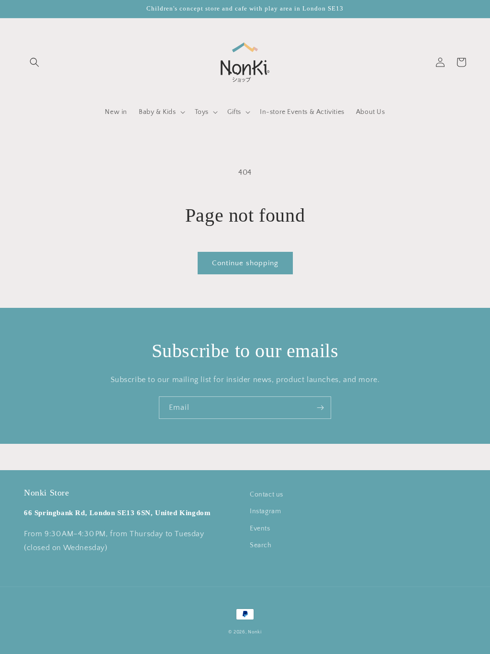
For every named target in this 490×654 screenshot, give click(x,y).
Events (260, 528)
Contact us (266, 494)
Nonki (255, 632)
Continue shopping (245, 263)
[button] (34, 62)
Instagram (265, 511)
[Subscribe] (320, 407)
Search (261, 545)
